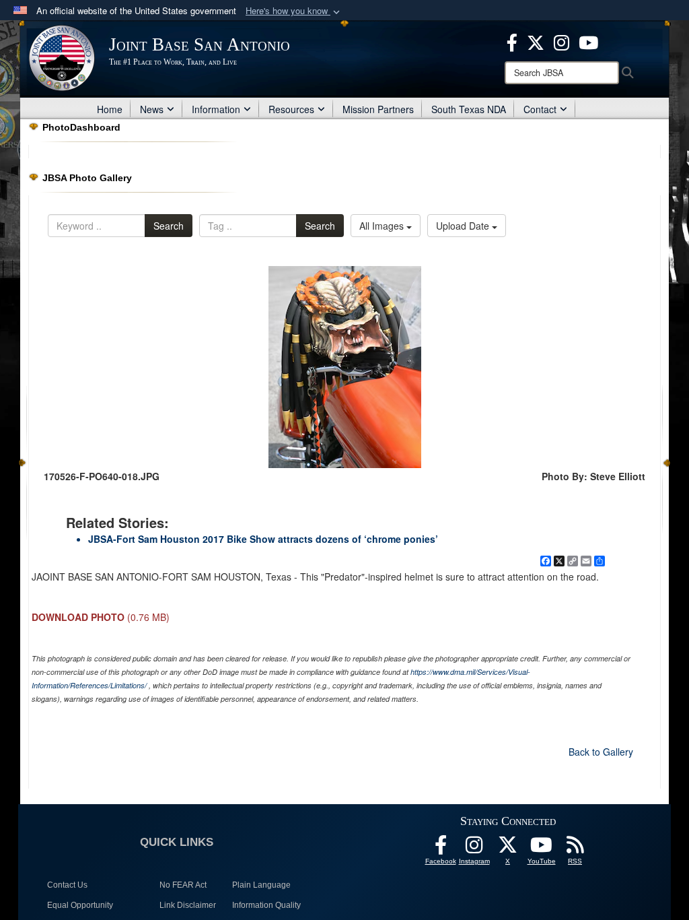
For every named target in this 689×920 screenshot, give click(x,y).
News (152, 109)
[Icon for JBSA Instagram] (474, 848)
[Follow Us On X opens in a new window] (508, 848)
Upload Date (464, 225)
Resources (291, 109)
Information (216, 109)
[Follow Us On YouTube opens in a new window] (541, 848)
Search (168, 225)
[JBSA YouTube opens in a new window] (588, 41)
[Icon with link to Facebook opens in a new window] (512, 41)
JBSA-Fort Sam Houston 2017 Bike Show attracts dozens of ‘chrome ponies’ (263, 539)
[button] (294, 11)
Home (109, 109)
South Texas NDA (468, 109)
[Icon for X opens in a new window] (535, 41)
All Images (382, 225)
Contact (539, 109)
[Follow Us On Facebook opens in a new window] (441, 848)
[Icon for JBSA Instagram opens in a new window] (561, 41)
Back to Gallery (601, 751)
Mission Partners (378, 109)
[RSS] (575, 848)
